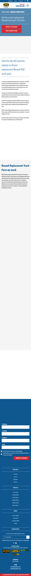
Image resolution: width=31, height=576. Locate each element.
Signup (19, 154)
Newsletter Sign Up (15, 500)
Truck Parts (5, 12)
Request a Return (15, 505)
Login (7, 154)
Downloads (10, 1)
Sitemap (15, 523)
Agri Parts (15, 482)
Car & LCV (15, 477)
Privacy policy (15, 518)
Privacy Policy (19, 451)
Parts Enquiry (15, 492)
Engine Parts (15, 479)
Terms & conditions (15, 515)
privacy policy (26, 540)
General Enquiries (15, 495)
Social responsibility (15, 521)
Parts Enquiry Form (11, 31)
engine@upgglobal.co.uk (15, 568)
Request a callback (11, 27)
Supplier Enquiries (15, 502)
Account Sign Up (16, 497)
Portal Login (21, 1)
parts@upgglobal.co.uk (15, 566)
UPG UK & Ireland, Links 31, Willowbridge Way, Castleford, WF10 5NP (16, 547)
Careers (15, 1)
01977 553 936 (20, 6)
